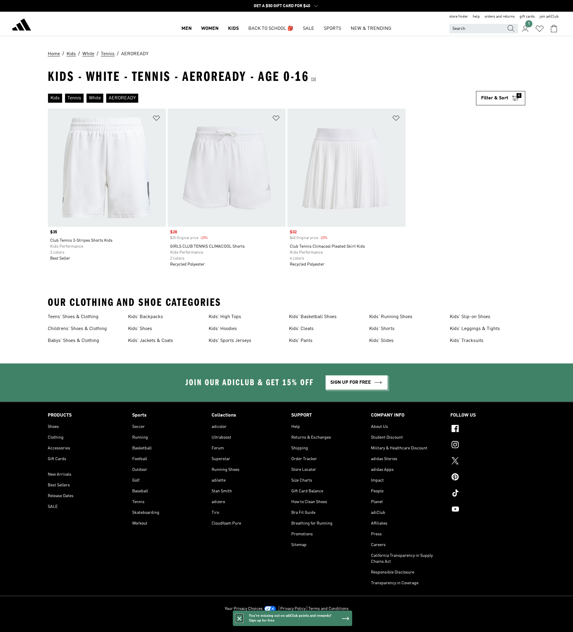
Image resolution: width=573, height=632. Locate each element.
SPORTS (332, 28)
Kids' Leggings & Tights (475, 328)
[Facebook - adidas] (487, 429)
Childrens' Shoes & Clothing (77, 328)
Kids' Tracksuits (466, 340)
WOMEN (209, 28)
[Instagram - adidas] (487, 445)
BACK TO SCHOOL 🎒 (270, 28)
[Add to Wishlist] (156, 119)
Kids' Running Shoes (390, 317)
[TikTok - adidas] (487, 494)
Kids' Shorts (382, 328)
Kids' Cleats (301, 328)
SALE (308, 28)
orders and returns (500, 17)
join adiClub (549, 17)
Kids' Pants (300, 340)
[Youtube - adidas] (487, 510)
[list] (262, 98)
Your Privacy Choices (244, 609)
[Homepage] (21, 26)
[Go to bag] (554, 28)
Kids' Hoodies (223, 328)
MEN (186, 28)
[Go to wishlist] (539, 28)
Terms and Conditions (328, 609)
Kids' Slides (381, 340)
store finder (458, 17)
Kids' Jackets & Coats (150, 340)
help (476, 17)
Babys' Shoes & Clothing (73, 340)
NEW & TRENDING (371, 28)
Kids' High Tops (225, 317)
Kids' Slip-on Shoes (470, 317)
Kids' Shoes (140, 328)
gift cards (527, 17)
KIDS (233, 28)
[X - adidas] (487, 462)
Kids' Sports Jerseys (230, 340)
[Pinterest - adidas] (487, 478)
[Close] (239, 618)
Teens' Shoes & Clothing (73, 317)
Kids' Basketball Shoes (313, 317)
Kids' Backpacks (145, 317)
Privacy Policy (293, 609)
